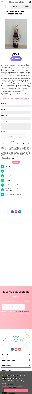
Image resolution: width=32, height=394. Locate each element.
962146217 (8, 171)
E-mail (3, 109)
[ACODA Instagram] (16, 349)
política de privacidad (22, 144)
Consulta (4, 122)
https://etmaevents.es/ (11, 185)
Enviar (16, 162)
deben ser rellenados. (7, 141)
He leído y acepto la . (15, 144)
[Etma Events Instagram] (16, 211)
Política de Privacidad (9, 158)
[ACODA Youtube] (19, 349)
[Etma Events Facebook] (12, 211)
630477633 (8, 175)
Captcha (4, 132)
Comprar (16, 59)
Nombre (3, 103)
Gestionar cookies (17, 386)
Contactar (8, 166)
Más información (6, 386)
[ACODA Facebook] (12, 349)
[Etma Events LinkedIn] (19, 211)
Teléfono (4, 115)
